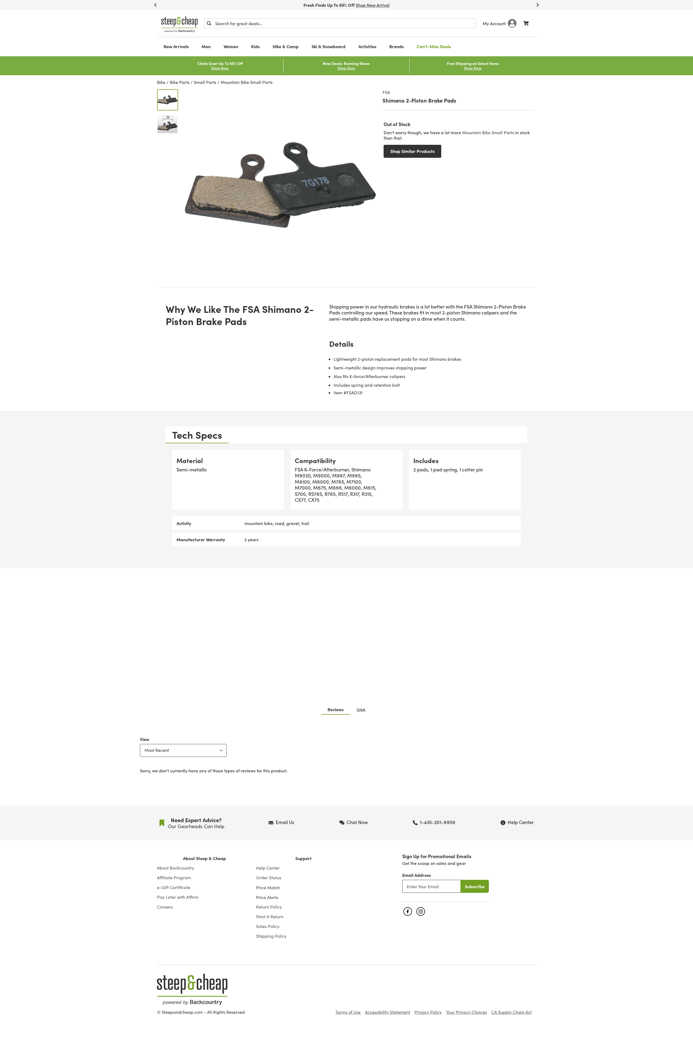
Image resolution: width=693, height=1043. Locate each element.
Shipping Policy (271, 936)
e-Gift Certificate (173, 887)
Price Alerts (267, 897)
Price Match (268, 887)
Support (303, 858)
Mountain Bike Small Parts (247, 82)
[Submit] (209, 23)
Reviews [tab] (336, 709)
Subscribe (475, 886)
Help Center (268, 868)
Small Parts (205, 82)
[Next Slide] (537, 5)
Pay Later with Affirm (177, 897)
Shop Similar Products (412, 151)
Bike (161, 82)
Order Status (268, 877)
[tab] (197, 434)
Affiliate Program (174, 877)
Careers (165, 907)
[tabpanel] (346, 498)
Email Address (416, 875)
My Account (494, 23)
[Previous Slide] (155, 5)
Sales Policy (267, 926)
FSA (386, 92)
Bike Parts (179, 82)
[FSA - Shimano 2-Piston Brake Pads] (167, 99)
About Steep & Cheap (204, 858)
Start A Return (269, 916)
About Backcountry (175, 868)
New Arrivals (176, 46)
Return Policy (269, 907)
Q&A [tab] (361, 710)
